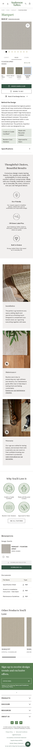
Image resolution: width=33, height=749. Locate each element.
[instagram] (16, 722)
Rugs (16, 57)
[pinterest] (20, 722)
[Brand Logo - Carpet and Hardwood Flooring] (16, 692)
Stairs (26, 57)
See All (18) (27, 62)
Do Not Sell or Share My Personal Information (16, 746)
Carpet (6, 57)
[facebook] (12, 722)
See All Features (16, 521)
